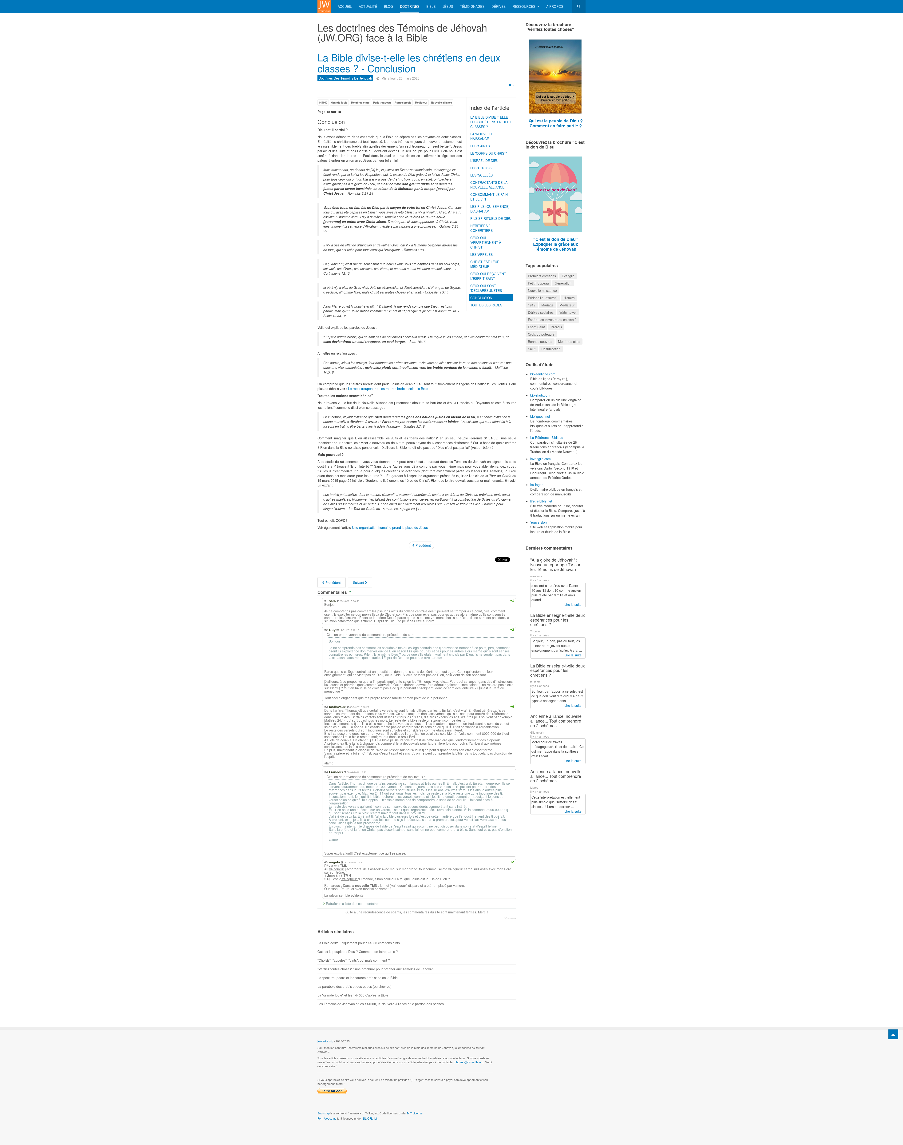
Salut (531, 348)
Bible (431, 6)
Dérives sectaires (541, 312)
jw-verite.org (325, 1041)
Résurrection (550, 348)
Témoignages (472, 6)
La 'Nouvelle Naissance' (481, 136)
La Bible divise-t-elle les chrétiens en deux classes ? (490, 122)
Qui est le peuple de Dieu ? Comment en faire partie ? (357, 951)
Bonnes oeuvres (540, 341)
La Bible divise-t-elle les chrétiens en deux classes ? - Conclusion (408, 62)
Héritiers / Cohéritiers (481, 228)
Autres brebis (403, 102)
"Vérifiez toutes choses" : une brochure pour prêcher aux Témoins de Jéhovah (375, 969)
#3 (326, 706)
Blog (388, 6)
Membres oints (360, 102)
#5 (326, 862)
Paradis (556, 327)
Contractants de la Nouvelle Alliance (488, 184)
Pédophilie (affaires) (543, 297)
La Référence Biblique (546, 437)
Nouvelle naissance (542, 290)
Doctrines (409, 6)
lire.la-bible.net (541, 501)
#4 (326, 771)
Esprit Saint (536, 327)
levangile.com (540, 458)
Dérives (498, 6)
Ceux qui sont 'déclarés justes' (486, 288)
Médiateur (421, 102)
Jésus (448, 6)
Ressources (524, 6)
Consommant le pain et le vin (489, 196)
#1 (326, 600)
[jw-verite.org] (324, 6)
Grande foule (339, 102)
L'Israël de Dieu (484, 160)
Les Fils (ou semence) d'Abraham (490, 208)
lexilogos (536, 484)
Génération (563, 283)
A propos (554, 6)
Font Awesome (327, 1118)
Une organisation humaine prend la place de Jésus (390, 527)
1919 (531, 305)
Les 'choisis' (481, 167)
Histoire (569, 297)
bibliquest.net (540, 416)
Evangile (568, 275)
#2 (326, 629)
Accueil (345, 6)
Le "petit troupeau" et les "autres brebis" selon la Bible (388, 388)
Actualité (368, 6)
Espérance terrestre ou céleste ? (552, 319)
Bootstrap (323, 1113)
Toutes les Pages (486, 305)
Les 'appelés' (481, 254)
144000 (323, 102)
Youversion (538, 522)
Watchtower (568, 312)
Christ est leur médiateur (484, 264)
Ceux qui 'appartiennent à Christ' (485, 242)
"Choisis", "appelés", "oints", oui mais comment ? (353, 960)
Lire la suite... (574, 604)
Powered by (564, 1045)
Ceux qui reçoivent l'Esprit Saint (488, 276)
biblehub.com (540, 395)
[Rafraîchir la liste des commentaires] (351, 592)
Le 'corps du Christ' (488, 153)
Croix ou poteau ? (541, 334)
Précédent (423, 545)
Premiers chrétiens (542, 275)
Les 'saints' (480, 146)
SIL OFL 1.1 (369, 1118)
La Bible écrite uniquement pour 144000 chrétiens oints (358, 942)
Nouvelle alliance (441, 102)
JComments (510, 918)
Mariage (547, 305)
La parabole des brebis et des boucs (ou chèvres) (354, 986)
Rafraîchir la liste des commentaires (352, 903)
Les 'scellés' (481, 175)
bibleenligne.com (542, 374)
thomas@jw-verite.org (469, 1062)
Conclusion (481, 297)
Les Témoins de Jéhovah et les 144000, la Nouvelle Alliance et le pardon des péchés (380, 1003)
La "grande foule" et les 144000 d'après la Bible (352, 995)
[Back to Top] (893, 1034)
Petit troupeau (382, 102)
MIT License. (415, 1113)
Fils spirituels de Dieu (490, 218)
